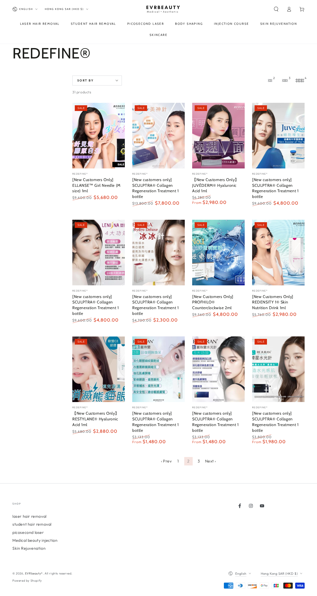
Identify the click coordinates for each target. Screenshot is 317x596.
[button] (276, 9)
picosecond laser (28, 532)
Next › (210, 461)
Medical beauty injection (34, 540)
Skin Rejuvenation (29, 548)
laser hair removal (29, 516)
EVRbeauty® (34, 573)
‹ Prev (166, 461)
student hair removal (32, 524)
